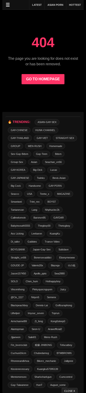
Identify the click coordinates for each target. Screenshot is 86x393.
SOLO (14, 281)
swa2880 (59, 273)
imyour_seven (36, 313)
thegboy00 (44, 225)
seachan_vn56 (53, 162)
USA (29, 193)
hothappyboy (53, 281)
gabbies (32, 241)
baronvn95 (39, 217)
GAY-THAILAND (20, 138)
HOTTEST (75, 4)
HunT (39, 385)
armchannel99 (19, 321)
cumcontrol (65, 376)
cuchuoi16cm (18, 353)
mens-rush (50, 337)
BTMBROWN (64, 353)
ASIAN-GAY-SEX (47, 122)
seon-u (36, 329)
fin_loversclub (19, 345)
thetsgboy (64, 225)
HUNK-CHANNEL (45, 130)
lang (34, 209)
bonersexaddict (42, 257)
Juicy (63, 289)
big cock (16, 185)
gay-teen (41, 154)
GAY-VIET (42, 138)
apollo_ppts (40, 273)
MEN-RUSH (35, 146)
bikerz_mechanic (46, 361)
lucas (53, 169)
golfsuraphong (63, 305)
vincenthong (18, 289)
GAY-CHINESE (19, 130)
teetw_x (44, 193)
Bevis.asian (59, 178)
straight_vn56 (18, 257)
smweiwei (16, 201)
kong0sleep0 (58, 321)
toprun (55, 313)
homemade (55, 146)
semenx (51, 297)
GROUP (15, 146)
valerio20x (37, 265)
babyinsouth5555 (20, 225)
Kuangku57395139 (47, 369)
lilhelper (15, 313)
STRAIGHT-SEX (65, 138)
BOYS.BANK (18, 249)
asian (34, 162)
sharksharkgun (43, 376)
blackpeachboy (19, 305)
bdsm (58, 154)
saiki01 (32, 337)
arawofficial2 (55, 329)
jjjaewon (15, 337)
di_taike (15, 241)
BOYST (51, 201)
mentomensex (19, 376)
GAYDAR (58, 217)
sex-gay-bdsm (19, 154)
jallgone (68, 361)
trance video (52, 241)
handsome (35, 185)
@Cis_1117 (17, 297)
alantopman (17, 329)
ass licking (17, 233)
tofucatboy (66, 345)
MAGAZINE (63, 193)
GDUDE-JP (17, 265)
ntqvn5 (35, 297)
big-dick (37, 169)
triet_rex (35, 201)
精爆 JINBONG (43, 345)
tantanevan (17, 209)
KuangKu (55, 233)
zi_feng (39, 321)
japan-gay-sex (42, 249)
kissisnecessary (20, 369)
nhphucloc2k (52, 209)
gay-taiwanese (19, 385)
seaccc (15, 193)
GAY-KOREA (18, 169)
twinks (41, 178)
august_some (58, 385)
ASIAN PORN (55, 4)
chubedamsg (41, 353)
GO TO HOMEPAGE (43, 79)
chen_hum (32, 281)
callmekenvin (18, 217)
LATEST (37, 4)
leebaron (36, 233)
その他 (71, 265)
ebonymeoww (67, 257)
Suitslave (63, 249)
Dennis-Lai (42, 305)
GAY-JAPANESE (20, 178)
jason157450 (18, 273)
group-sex (17, 162)
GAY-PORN (55, 185)
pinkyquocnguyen (42, 289)
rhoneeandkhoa (20, 361)
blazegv (55, 265)
